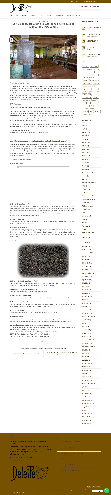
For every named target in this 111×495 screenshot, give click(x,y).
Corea (84, 139)
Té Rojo (84, 209)
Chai (96, 72)
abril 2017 (85, 410)
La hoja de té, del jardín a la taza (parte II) (27, 354)
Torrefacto (94, 103)
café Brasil (89, 69)
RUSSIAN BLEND (87, 97)
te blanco (96, 97)
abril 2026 (85, 243)
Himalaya (85, 156)
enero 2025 (85, 266)
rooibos (84, 94)
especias (91, 77)
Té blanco (85, 189)
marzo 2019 (86, 363)
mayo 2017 (85, 407)
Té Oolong (85, 111)
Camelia (85, 72)
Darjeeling (95, 74)
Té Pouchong (86, 206)
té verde (85, 114)
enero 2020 (85, 336)
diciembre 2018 (87, 373)
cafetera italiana (94, 66)
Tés (83, 212)
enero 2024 (85, 303)
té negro (92, 108)
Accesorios (85, 66)
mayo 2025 (85, 259)
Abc (83, 125)
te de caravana (86, 100)
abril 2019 (85, 360)
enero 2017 (85, 420)
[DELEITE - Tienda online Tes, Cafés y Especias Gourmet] (21, 8)
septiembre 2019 (87, 346)
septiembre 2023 (87, 316)
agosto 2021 (86, 330)
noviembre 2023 (87, 310)
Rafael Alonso (50, 32)
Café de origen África (93, 34)
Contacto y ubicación (89, 1)
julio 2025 (85, 256)
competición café (87, 74)
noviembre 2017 (87, 403)
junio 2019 (85, 353)
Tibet (84, 103)
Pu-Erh (84, 169)
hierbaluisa (85, 152)
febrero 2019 (86, 366)
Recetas (97, 91)
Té (99, 103)
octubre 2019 (86, 343)
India (84, 83)
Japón (84, 159)
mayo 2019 (85, 356)
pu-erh (84, 91)
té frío (91, 105)
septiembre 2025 (87, 253)
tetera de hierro (95, 100)
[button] (97, 1)
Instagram (21, 460)
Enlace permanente (61, 348)
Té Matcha (85, 108)
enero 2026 (85, 249)
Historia (92, 80)
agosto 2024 (86, 280)
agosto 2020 (86, 333)
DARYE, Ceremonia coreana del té (73, 470)
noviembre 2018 (87, 377)
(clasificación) (61, 141)
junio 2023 (85, 326)
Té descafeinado (87, 199)
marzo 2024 (86, 296)
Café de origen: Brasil (93, 54)
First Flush (85, 80)
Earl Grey (85, 77)
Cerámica (91, 72)
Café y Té (96, 69)
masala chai (96, 83)
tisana (88, 103)
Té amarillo (85, 105)
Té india (97, 105)
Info (77, 1)
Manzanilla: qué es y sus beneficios (93, 41)
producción (95, 89)
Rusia (89, 94)
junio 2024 (85, 286)
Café (84, 69)
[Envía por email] (46, 342)
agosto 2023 (86, 320)
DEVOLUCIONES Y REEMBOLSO (47, 490)
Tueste (84, 229)
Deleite (72, 1)
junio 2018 (85, 390)
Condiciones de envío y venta (27, 490)
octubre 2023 (86, 313)
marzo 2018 (86, 400)
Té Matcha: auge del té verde (94, 28)
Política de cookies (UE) (64, 490)
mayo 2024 (85, 289)
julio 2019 (85, 350)
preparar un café (87, 89)
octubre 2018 (86, 380)
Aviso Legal (13, 490)
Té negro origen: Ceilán (92, 48)
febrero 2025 (86, 263)
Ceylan (84, 135)
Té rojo (91, 111)
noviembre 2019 (87, 340)
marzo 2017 (86, 413)
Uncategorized (43, 21)
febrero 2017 (86, 417)
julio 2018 (85, 387)
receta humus (86, 172)
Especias (85, 149)
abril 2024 (85, 293)
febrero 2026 (86, 246)
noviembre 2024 (87, 273)
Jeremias (89, 83)
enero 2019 (85, 370)
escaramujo (85, 145)
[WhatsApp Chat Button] (106, 490)
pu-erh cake (90, 91)
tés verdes (97, 111)
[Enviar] (99, 10)
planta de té (91, 86)
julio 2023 (85, 323)
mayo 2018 (85, 393)
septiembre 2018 (87, 383)
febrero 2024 (86, 300)
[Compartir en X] (43, 342)
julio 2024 (85, 283)
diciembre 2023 (87, 306)
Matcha (85, 86)
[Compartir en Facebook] (40, 342)
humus (97, 80)
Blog (81, 1)
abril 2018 (85, 397)
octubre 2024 (86, 276)
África (90, 114)
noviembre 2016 (87, 423)
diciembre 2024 (87, 269)
